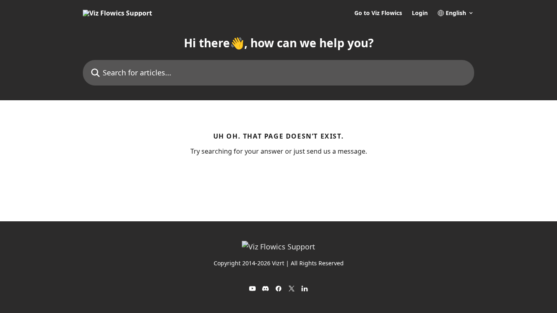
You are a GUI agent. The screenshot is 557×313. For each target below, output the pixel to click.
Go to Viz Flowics (378, 13)
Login (420, 13)
